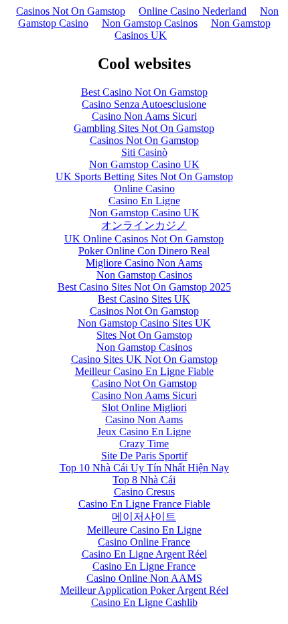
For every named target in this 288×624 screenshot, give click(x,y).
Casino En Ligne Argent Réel (144, 554)
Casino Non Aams (144, 419)
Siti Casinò (144, 152)
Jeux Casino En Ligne (144, 431)
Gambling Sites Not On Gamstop (144, 128)
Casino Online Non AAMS (144, 578)
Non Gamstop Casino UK (144, 164)
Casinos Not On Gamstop (70, 11)
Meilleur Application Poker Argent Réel (144, 590)
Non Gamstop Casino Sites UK (144, 323)
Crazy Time (144, 443)
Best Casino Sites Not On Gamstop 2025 (144, 287)
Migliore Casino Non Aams (144, 262)
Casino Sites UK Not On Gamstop (144, 359)
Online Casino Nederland (192, 11)
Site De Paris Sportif (144, 455)
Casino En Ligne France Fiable (144, 504)
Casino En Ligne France (144, 566)
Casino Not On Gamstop (144, 383)
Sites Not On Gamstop (144, 335)
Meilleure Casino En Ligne (144, 530)
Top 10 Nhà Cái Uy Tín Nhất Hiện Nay (144, 467)
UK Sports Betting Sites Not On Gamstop (144, 176)
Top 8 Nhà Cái (144, 479)
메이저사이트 (144, 516)
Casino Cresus (144, 491)
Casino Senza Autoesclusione (144, 104)
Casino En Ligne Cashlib (144, 602)
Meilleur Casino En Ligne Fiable (144, 371)
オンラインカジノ (144, 225)
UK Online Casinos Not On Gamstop (144, 238)
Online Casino (144, 188)
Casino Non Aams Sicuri (144, 116)
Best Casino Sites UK (144, 299)
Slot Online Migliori (144, 407)
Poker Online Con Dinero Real (144, 250)
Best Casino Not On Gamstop (144, 92)
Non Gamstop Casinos (150, 23)
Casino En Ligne (144, 200)
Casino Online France (144, 542)
